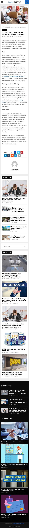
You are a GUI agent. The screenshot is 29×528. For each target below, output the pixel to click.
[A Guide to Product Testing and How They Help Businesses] (14, 453)
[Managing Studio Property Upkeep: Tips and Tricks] (6, 237)
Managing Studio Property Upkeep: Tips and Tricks (17, 236)
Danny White (6, 36)
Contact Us (10, 526)
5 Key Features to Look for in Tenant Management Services (18, 228)
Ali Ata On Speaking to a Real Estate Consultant (13, 349)
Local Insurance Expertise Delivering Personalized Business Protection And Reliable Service (14, 300)
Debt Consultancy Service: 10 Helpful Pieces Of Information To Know (14, 515)
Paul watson (6, 278)
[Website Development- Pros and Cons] (14, 431)
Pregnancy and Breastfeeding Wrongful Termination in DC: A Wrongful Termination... (17, 209)
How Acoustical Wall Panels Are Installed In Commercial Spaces (12, 373)
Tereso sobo (6, 328)
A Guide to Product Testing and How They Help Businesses (14, 464)
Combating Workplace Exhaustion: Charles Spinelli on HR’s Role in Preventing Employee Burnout (14, 200)
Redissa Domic (7, 376)
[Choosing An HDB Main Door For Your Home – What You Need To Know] (14, 479)
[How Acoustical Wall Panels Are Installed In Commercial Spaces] (14, 362)
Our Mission (17, 526)
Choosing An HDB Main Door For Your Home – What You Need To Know (13, 490)
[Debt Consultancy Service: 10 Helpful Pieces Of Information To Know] (14, 504)
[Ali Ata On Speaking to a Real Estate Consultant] (14, 339)
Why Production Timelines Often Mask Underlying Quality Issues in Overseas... (18, 219)
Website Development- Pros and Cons (12, 442)
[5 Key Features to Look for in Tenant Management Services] (6, 228)
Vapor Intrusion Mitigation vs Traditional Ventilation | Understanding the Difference (11, 275)
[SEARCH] (25, 246)
